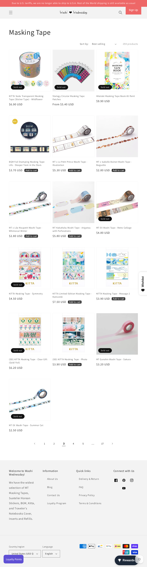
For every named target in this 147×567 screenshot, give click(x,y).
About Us (52, 478)
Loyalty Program (56, 503)
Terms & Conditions (90, 503)
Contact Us (53, 495)
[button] (11, 12)
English (49, 553)
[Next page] (112, 444)
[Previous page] (35, 444)
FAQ (81, 487)
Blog (49, 487)
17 (102, 443)
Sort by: (84, 43)
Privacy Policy (86, 495)
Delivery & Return (89, 478)
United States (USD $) (23, 553)
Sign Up (133, 10)
